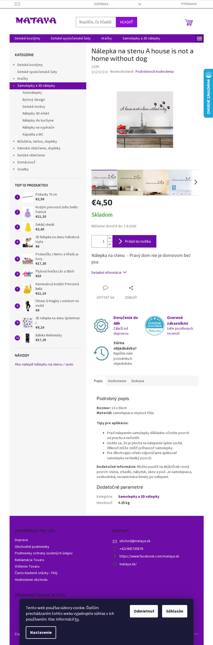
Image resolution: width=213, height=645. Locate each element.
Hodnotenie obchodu (31, 579)
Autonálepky (32, 92)
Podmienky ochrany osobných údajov (44, 553)
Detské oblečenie (31, 155)
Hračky (22, 78)
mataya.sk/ (128, 564)
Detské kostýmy (30, 65)
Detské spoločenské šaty (37, 72)
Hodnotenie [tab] (117, 381)
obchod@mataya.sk (134, 541)
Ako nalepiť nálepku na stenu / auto (44, 364)
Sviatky (23, 169)
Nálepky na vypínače (38, 127)
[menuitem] (27, 38)
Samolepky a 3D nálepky (36, 85)
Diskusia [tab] (137, 381)
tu (77, 619)
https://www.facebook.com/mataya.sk (149, 556)
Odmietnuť (144, 611)
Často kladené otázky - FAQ (36, 573)
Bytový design (34, 99)
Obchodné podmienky (32, 546)
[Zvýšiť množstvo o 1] (109, 238)
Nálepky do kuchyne (38, 120)
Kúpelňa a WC (33, 134)
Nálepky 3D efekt (36, 113)
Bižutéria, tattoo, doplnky (37, 141)
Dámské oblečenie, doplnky (39, 148)
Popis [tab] (98, 381)
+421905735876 (131, 548)
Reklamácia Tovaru (29, 560)
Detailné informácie (106, 272)
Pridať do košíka (138, 241)
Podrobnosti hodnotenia (155, 71)
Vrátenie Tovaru (27, 566)
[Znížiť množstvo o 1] (109, 244)
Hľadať (126, 22)
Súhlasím (174, 611)
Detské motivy (34, 106)
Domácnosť (26, 162)
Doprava (101, 4)
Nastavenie (41, 632)
